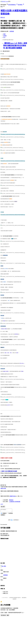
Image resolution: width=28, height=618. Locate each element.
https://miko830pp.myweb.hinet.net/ (12, 468)
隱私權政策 (24, 597)
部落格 (5, 35)
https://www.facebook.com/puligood (11, 473)
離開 (8, 615)
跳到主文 (3, 17)
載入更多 (3, 506)
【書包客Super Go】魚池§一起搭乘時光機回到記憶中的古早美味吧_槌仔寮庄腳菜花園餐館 (15, 45)
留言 (14, 496)
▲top (2, 504)
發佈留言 (3, 514)
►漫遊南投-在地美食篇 (14, 501)
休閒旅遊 (12, 31)
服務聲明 (14, 599)
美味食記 (11, 500)
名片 (4, 37)
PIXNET (6, 597)
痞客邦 (11, 496)
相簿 (4, 34)
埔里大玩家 (3, 488)
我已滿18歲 (3, 615)
